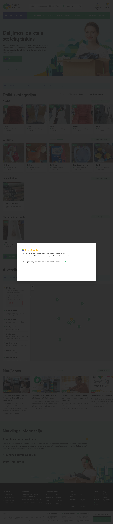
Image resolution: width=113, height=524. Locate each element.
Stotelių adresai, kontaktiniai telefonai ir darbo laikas (41, 262)
